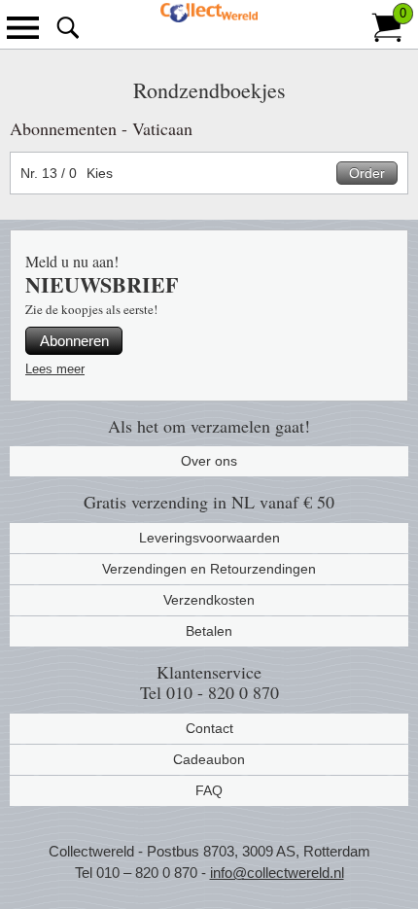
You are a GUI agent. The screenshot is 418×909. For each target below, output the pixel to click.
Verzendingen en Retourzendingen (209, 569)
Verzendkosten (209, 600)
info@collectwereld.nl (277, 872)
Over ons (209, 461)
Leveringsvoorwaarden (209, 537)
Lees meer (55, 369)
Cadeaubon (209, 759)
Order (367, 173)
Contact (209, 728)
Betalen (209, 631)
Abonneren (74, 340)
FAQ (209, 790)
